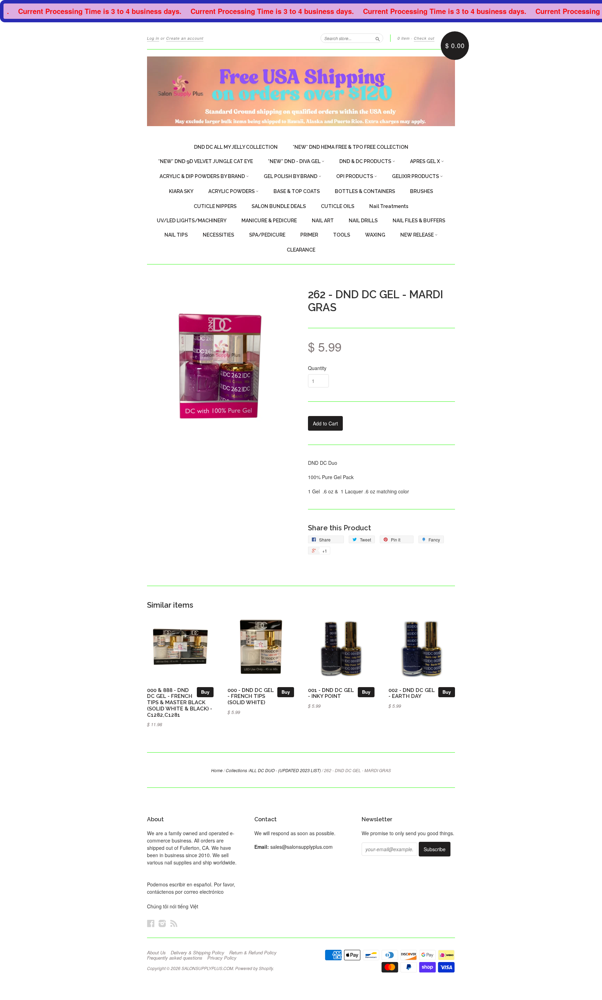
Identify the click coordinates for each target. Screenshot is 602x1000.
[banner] (301, 91)
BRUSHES (421, 191)
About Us (156, 952)
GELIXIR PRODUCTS (416, 176)
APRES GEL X (425, 161)
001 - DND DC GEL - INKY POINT (331, 693)
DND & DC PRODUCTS (365, 161)
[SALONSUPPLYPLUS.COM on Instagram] (162, 923)
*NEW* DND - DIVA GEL (295, 161)
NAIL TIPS (176, 235)
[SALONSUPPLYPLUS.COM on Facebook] (151, 923)
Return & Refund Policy (253, 952)
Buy (205, 692)
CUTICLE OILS (337, 206)
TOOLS (341, 235)
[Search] (378, 38)
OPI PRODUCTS (355, 176)
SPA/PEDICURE (267, 235)
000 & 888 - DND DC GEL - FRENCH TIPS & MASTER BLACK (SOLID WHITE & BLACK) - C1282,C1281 (179, 702)
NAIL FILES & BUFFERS (419, 220)
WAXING (375, 235)
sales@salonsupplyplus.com (301, 846)
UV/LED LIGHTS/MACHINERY (191, 220)
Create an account (184, 38)
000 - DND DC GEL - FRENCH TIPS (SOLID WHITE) (250, 696)
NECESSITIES (218, 235)
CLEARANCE (301, 250)
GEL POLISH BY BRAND (291, 176)
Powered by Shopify (254, 968)
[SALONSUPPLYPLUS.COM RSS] (174, 923)
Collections (236, 770)
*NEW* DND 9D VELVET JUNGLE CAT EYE (205, 161)
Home (217, 770)
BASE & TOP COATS (296, 191)
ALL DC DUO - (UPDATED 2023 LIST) (285, 770)
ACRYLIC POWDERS (232, 191)
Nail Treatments (388, 206)
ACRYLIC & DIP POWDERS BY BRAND (203, 176)
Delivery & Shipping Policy (197, 952)
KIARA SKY (181, 191)
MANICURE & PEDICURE (269, 220)
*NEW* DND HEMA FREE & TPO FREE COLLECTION (350, 147)
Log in (153, 38)
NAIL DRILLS (363, 220)
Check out (424, 38)
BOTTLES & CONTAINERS (365, 191)
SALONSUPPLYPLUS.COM (207, 968)
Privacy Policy (222, 957)
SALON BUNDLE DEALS (279, 206)
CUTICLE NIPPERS (215, 206)
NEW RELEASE (417, 235)
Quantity (317, 368)
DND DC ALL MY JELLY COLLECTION (236, 147)
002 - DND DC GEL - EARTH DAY (411, 693)
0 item (404, 38)
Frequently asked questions (174, 957)
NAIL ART (323, 220)
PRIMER (309, 235)
